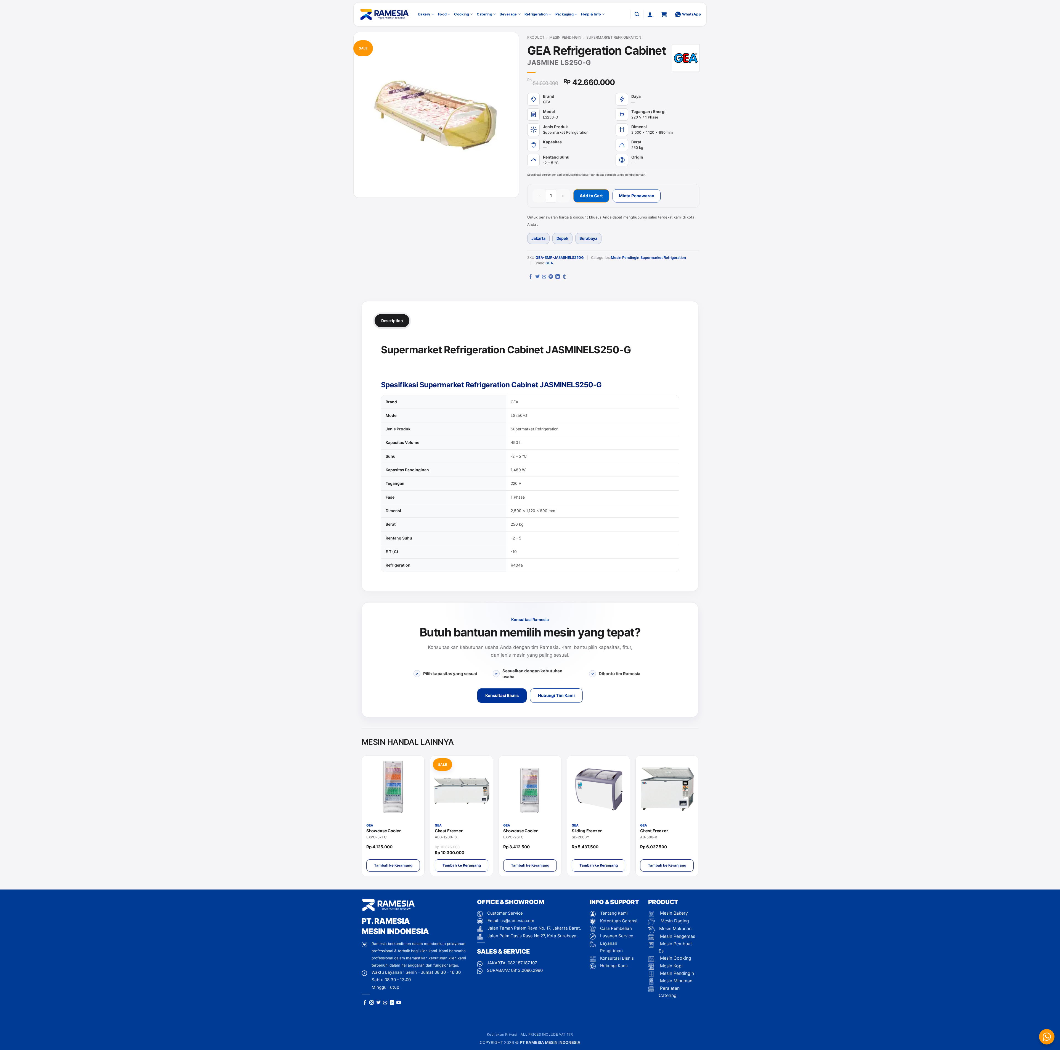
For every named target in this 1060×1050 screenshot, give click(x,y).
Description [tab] (392, 320)
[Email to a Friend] (544, 276)
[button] (637, 14)
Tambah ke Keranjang (393, 865)
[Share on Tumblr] (564, 276)
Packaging (564, 14)
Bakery (424, 14)
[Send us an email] (385, 1002)
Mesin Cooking (675, 958)
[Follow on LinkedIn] (392, 1002)
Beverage (508, 14)
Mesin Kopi (671, 966)
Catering (484, 14)
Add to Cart (591, 195)
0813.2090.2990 (527, 970)
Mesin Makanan (675, 928)
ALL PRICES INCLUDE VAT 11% (547, 1034)
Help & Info (591, 14)
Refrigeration (536, 14)
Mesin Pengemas (677, 936)
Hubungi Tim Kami (556, 695)
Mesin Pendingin (565, 37)
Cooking (461, 14)
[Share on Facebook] (530, 276)
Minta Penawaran (636, 195)
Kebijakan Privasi (502, 1034)
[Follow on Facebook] (365, 1002)
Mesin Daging (674, 920)
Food (442, 14)
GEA (549, 263)
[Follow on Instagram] (371, 1002)
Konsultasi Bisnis (502, 695)
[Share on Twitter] (537, 276)
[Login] (650, 14)
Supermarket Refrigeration (613, 37)
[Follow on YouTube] (398, 1002)
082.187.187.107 (522, 962)
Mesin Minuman (675, 980)
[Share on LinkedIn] (557, 276)
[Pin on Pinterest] (550, 276)
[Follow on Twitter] (378, 1002)
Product (535, 37)
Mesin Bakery (673, 913)
